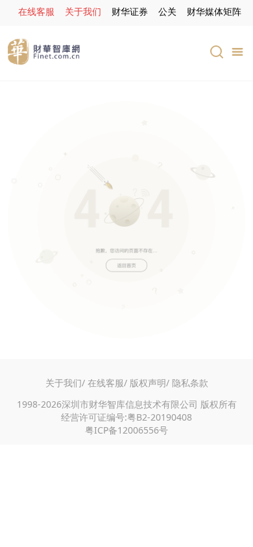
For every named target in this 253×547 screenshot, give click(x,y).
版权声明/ (149, 383)
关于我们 (83, 11)
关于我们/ (65, 383)
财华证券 (130, 11)
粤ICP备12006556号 (126, 430)
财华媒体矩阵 (214, 11)
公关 (167, 11)
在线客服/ (107, 383)
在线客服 (36, 11)
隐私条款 (190, 383)
